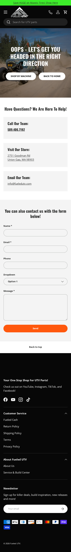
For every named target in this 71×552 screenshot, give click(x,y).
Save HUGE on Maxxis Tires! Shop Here (35, 2)
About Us (8, 466)
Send (35, 328)
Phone (7, 258)
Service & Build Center (16, 472)
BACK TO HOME (52, 76)
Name (6, 225)
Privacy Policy (11, 446)
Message (8, 290)
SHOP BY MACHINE (21, 76)
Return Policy (11, 426)
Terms (7, 439)
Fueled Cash (10, 419)
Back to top (35, 346)
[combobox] (35, 22)
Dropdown (9, 274)
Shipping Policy (12, 433)
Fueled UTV (15, 543)
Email (6, 242)
